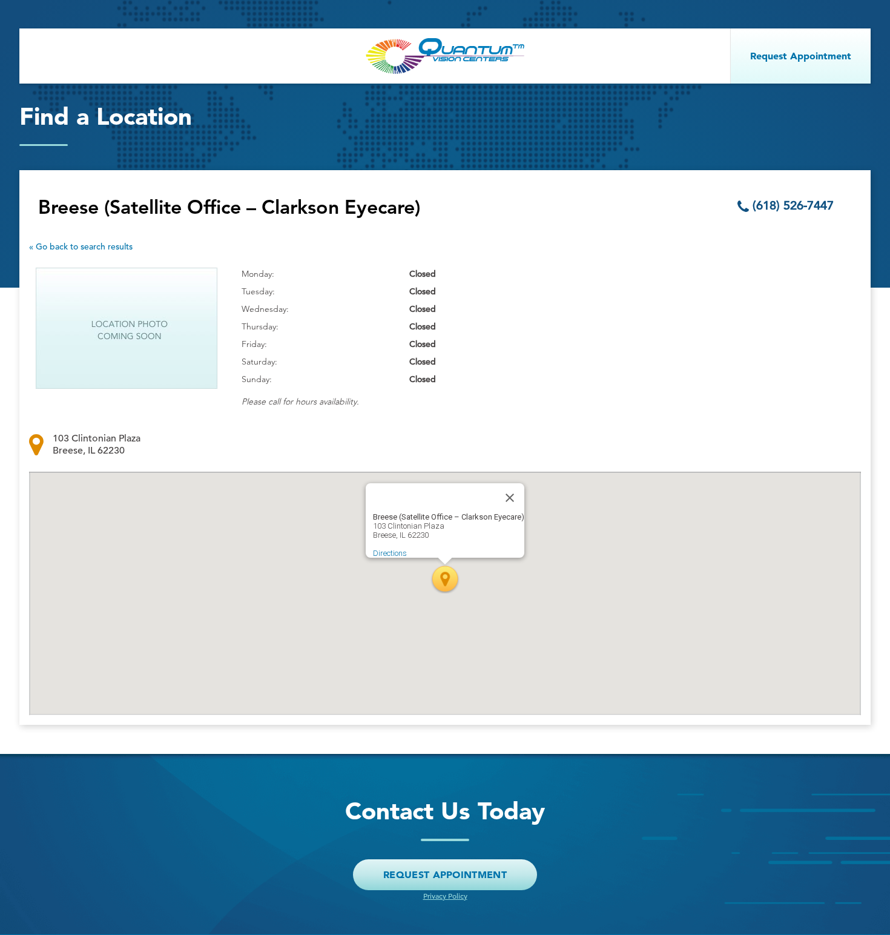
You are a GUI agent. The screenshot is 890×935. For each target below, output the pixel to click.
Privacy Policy (445, 895)
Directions (390, 553)
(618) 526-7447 (793, 205)
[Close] (509, 497)
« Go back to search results (81, 246)
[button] (445, 578)
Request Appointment (445, 874)
